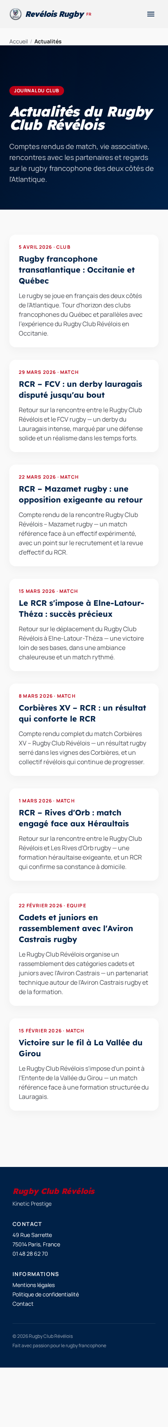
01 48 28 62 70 (30, 1253)
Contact (23, 1303)
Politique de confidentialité (46, 1294)
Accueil (18, 41)
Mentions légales (34, 1285)
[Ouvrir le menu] (151, 14)
